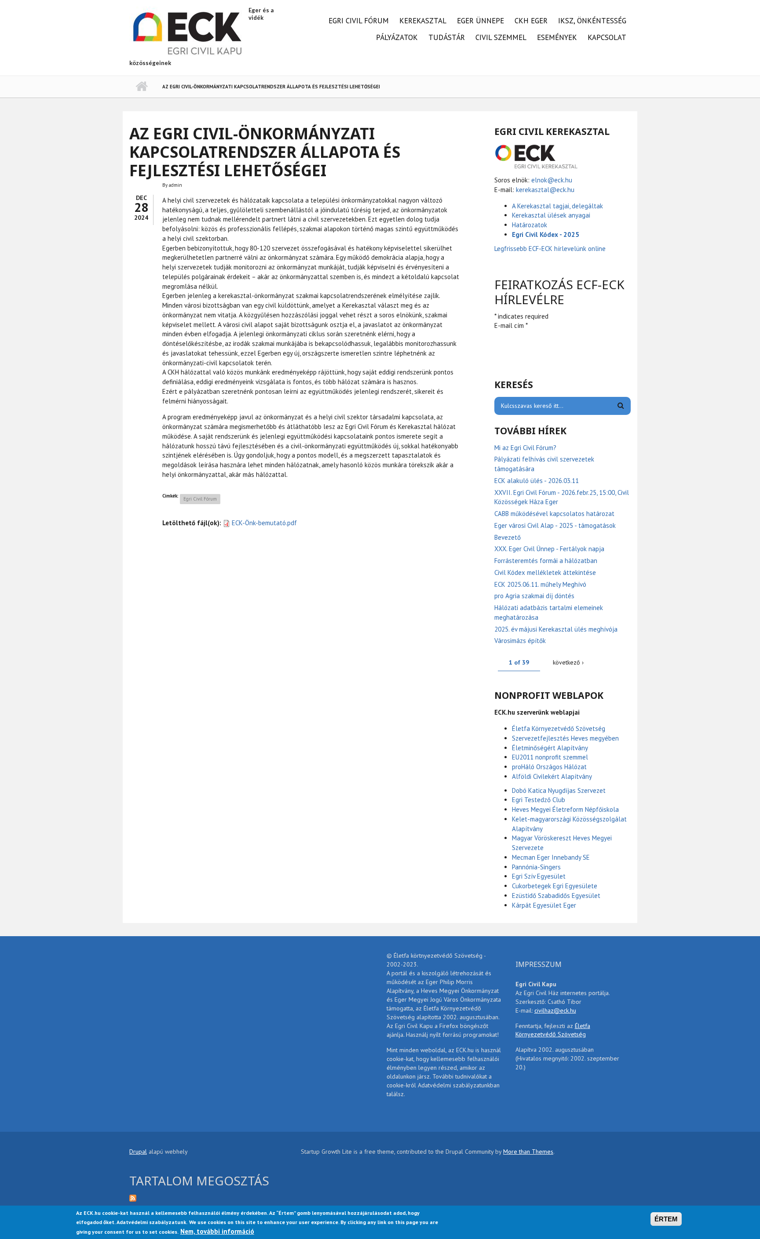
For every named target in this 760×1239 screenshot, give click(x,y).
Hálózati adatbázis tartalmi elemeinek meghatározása (548, 612)
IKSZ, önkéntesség (592, 20)
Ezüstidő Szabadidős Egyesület (556, 895)
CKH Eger (531, 20)
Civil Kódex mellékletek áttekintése (545, 572)
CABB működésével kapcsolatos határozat (554, 513)
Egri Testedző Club (538, 800)
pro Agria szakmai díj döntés (534, 596)
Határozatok (529, 225)
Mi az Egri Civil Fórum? (525, 447)
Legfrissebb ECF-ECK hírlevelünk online (550, 248)
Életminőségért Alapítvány (550, 748)
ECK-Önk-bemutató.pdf (264, 523)
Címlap (141, 87)
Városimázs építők (520, 640)
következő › (568, 662)
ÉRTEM (666, 1219)
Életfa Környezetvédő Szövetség (558, 728)
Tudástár (446, 37)
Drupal (138, 1151)
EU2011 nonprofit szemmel (550, 757)
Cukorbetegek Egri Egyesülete (554, 886)
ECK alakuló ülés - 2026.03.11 (536, 480)
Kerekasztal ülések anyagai (551, 215)
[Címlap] (187, 32)
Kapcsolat (607, 37)
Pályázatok (397, 37)
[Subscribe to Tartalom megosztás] (208, 1197)
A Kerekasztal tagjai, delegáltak (557, 206)
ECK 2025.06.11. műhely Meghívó (540, 584)
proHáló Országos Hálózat (549, 767)
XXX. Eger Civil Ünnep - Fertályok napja (549, 549)
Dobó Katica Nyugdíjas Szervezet (559, 790)
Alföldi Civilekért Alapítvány (552, 776)
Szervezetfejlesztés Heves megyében (565, 738)
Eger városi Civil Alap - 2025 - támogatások (555, 525)
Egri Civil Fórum (359, 20)
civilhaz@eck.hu (555, 1010)
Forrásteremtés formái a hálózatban (545, 560)
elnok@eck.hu (551, 180)
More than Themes (528, 1151)
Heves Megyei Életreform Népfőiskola (565, 809)
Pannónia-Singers (536, 867)
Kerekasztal (422, 20)
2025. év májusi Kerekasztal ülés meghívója (556, 629)
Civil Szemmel (500, 37)
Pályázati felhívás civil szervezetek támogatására (544, 464)
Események (557, 37)
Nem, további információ (217, 1232)
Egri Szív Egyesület (539, 876)
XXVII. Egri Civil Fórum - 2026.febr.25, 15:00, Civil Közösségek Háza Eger (561, 497)
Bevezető (507, 537)
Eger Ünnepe (480, 20)
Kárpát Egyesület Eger (544, 905)
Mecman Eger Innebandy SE (551, 857)
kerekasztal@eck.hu (545, 189)
